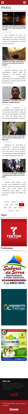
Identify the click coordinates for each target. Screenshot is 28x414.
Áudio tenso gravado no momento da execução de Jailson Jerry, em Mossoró (13, 138)
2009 (20, 207)
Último (17, 210)
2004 (16, 204)
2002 (6, 204)
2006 (5, 207)
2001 (22, 202)
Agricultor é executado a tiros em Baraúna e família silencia (13, 101)
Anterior (13, 202)
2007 (10, 207)
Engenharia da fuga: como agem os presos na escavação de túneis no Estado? (13, 63)
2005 (22, 204)
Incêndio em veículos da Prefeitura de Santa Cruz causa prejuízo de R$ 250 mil (14, 28)
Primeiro (6, 202)
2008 (15, 207)
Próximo (11, 210)
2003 (11, 204)
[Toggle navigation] (24, 2)
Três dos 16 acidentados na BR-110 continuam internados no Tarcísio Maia (13, 175)
